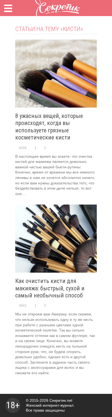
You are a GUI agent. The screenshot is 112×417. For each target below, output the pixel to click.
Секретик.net (60, 400)
